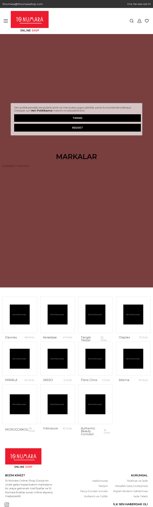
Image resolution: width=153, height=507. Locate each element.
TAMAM (77, 117)
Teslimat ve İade (137, 480)
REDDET (77, 127)
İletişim (103, 485)
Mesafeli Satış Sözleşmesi (131, 485)
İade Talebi (140, 496)
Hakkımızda (100, 480)
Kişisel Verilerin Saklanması (131, 491)
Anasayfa (8, 166)
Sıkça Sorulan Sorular (94, 491)
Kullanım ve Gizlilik (96, 496)
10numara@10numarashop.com (22, 4)
